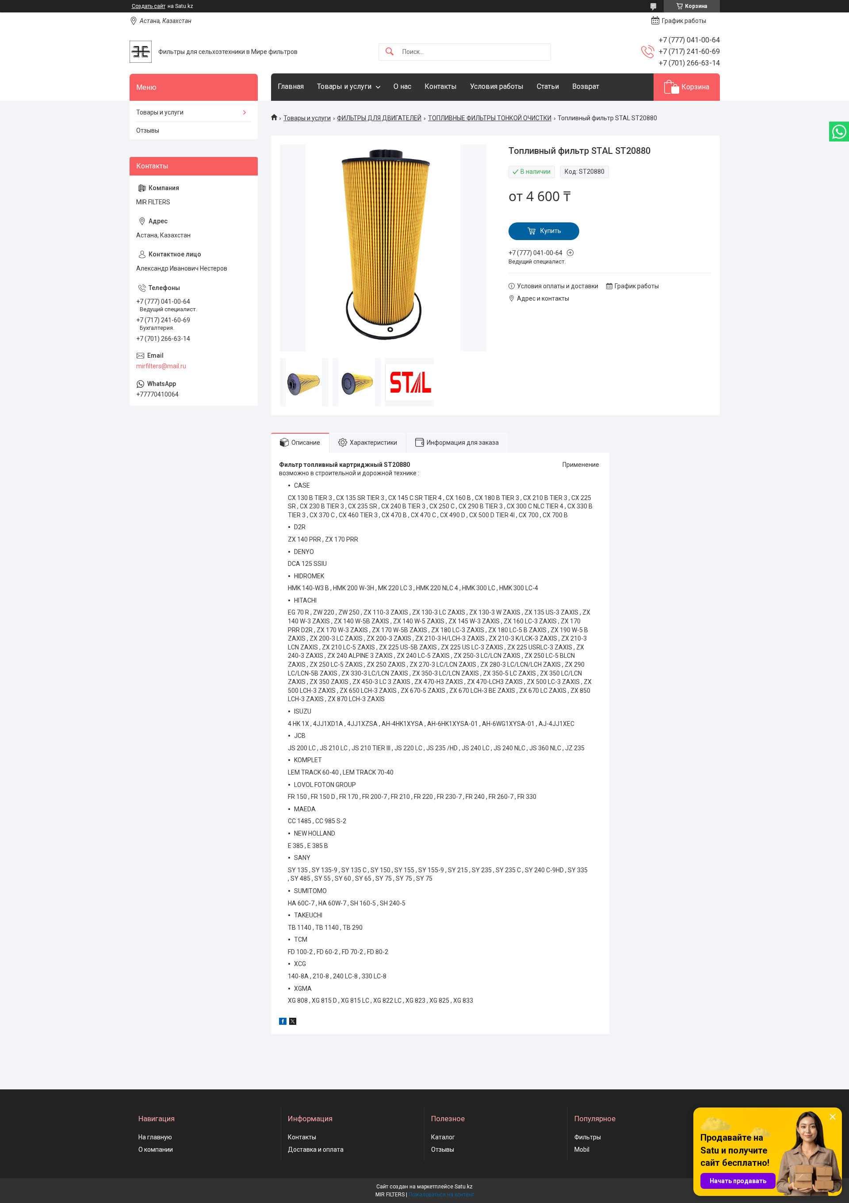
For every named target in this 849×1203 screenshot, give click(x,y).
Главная (291, 86)
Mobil (581, 1149)
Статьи (548, 86)
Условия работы (497, 86)
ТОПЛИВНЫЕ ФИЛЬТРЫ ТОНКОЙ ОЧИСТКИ (489, 118)
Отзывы (147, 130)
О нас (402, 86)
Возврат (585, 86)
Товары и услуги (344, 86)
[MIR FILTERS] (141, 52)
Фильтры (587, 1137)
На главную (155, 1137)
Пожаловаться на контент (441, 1195)
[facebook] (283, 1022)
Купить (550, 230)
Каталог (443, 1137)
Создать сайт (148, 6)
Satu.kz (464, 1187)
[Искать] (389, 52)
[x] (292, 1022)
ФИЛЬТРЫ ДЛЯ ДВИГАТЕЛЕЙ (379, 118)
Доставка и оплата (316, 1149)
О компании (155, 1149)
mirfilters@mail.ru (161, 366)
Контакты (440, 86)
